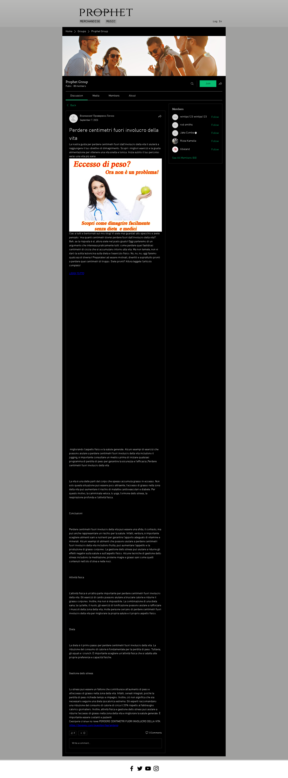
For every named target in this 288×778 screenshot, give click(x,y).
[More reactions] (82, 733)
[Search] (192, 83)
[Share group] (220, 83)
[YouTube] (148, 768)
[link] (76, 95)
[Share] (160, 116)
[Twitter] (139, 768)
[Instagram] (156, 768)
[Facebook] (131, 768)
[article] (115, 432)
